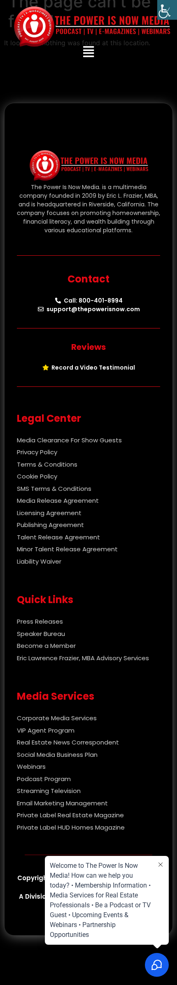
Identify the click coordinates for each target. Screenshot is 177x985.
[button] (88, 52)
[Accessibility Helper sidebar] (167, 10)
